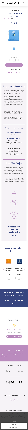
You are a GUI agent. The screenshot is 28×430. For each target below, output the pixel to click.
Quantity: (14, 57)
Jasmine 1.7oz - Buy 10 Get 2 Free (19, 270)
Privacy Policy (19, 410)
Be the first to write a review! (14, 336)
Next (24, 269)
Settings (14, 421)
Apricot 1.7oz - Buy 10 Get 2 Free (9, 270)
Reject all (14, 424)
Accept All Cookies (14, 427)
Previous (3, 269)
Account (20, 371)
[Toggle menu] (2, 3)
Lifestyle (8, 371)
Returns (19, 365)
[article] (9, 271)
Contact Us (9, 365)
